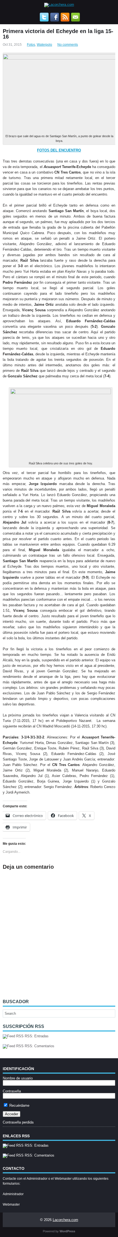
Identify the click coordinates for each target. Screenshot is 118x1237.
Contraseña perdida (18, 1122)
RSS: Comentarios (39, 1046)
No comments (67, 45)
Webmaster (11, 1204)
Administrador (13, 1194)
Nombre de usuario (18, 1078)
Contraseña (12, 1091)
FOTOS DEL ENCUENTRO (59, 150)
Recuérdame (18, 1105)
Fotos (31, 45)
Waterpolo (44, 45)
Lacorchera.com (65, 1220)
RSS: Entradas (36, 1036)
